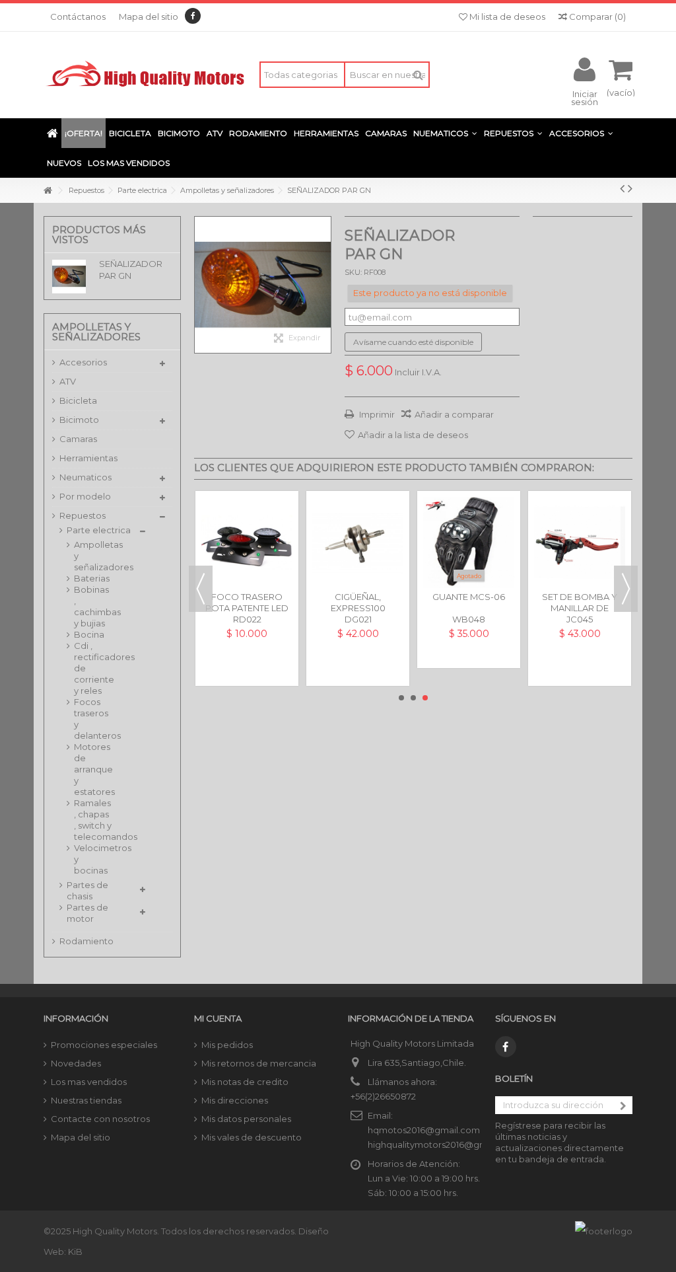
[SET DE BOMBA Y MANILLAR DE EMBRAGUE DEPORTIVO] (579, 542)
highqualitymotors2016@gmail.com (443, 1144)
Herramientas (88, 458)
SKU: (353, 272)
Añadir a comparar (454, 414)
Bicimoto (79, 419)
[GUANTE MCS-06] (468, 542)
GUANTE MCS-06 (468, 596)
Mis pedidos (227, 1044)
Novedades (76, 1063)
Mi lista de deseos (506, 16)
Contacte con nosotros (100, 1118)
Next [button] (626, 589)
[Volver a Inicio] (47, 190)
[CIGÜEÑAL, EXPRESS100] (357, 542)
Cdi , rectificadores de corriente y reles (93, 668)
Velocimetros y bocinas (93, 859)
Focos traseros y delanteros (93, 718)
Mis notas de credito (244, 1081)
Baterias (92, 578)
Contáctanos (78, 16)
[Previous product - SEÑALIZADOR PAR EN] (622, 188)
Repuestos (82, 515)
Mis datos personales (246, 1118)
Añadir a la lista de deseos (413, 435)
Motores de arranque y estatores (93, 769)
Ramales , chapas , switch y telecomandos (93, 820)
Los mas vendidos (89, 1081)
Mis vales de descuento (251, 1137)
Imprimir (376, 414)
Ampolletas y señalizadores (93, 555)
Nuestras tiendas (86, 1100)
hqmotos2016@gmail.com (424, 1130)
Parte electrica (99, 530)
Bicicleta (78, 400)
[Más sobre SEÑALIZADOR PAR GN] (72, 276)
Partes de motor (87, 913)
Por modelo (85, 496)
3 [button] (425, 697)
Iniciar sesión (584, 97)
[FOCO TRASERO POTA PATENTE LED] (246, 542)
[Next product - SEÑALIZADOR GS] (630, 188)
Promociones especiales (104, 1044)
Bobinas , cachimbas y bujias (93, 606)
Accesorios (83, 362)
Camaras (78, 438)
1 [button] (401, 697)
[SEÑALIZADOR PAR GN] (263, 285)
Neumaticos (85, 477)
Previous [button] (201, 589)
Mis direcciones (234, 1100)
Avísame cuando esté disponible (413, 342)
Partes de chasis (87, 890)
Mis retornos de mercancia (258, 1063)
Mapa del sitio (148, 16)
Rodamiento (86, 941)
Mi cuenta (218, 1018)
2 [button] (413, 697)
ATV (67, 381)
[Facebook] (193, 16)
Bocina (89, 634)
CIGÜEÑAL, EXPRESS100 (358, 602)
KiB (75, 1251)
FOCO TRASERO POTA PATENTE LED (246, 602)
